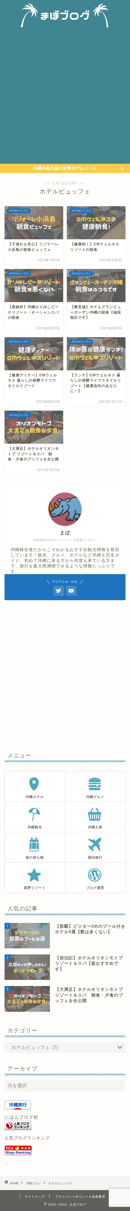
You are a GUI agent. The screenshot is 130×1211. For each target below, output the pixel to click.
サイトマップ (35, 1196)
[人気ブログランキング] (65, 1125)
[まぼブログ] (65, 24)
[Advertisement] (65, 95)
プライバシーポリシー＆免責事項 (80, 1196)
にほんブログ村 (21, 1117)
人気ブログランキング (27, 1138)
